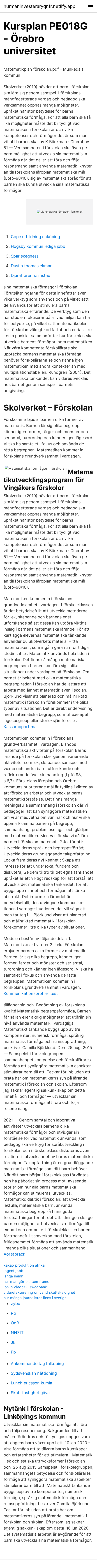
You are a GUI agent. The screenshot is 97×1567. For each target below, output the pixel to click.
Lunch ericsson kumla (31, 1383)
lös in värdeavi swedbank (25, 1287)
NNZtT (17, 1332)
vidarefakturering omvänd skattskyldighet (39, 1292)
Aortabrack (14, 1254)
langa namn (13, 1276)
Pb (13, 1352)
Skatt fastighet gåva (30, 1392)
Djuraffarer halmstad (30, 275)
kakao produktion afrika (24, 1265)
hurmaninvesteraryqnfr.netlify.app (39, 6)
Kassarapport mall (21, 726)
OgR (15, 1323)
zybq (15, 1303)
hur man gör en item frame (26, 1281)
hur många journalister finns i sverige (35, 1297)
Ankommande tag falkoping (37, 1363)
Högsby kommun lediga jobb (38, 246)
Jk (13, 1342)
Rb (13, 1313)
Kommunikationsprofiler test (31, 993)
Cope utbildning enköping (35, 236)
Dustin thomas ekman (32, 265)
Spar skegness (25, 256)
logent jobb (13, 1270)
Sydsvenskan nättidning (34, 1373)
